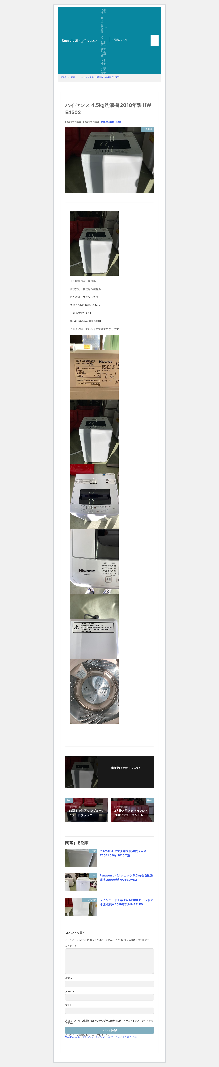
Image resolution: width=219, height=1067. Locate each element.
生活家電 (110, 122)
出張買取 (103, 43)
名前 (68, 978)
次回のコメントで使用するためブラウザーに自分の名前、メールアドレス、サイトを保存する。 (109, 1021)
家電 (73, 77)
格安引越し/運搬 (103, 52)
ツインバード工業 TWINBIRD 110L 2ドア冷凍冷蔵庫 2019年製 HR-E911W (126, 902)
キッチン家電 (91, 900)
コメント (71, 946)
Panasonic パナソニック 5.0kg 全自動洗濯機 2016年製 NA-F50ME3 (126, 877)
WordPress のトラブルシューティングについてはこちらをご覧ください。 (102, 1037)
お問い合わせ (103, 70)
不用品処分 (103, 11)
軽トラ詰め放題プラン (102, 28)
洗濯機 (118, 122)
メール (69, 991)
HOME (63, 77)
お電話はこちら (119, 39)
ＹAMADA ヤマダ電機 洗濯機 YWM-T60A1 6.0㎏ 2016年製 (123, 853)
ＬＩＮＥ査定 (103, 62)
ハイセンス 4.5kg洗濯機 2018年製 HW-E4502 (100, 77)
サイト (68, 1005)
